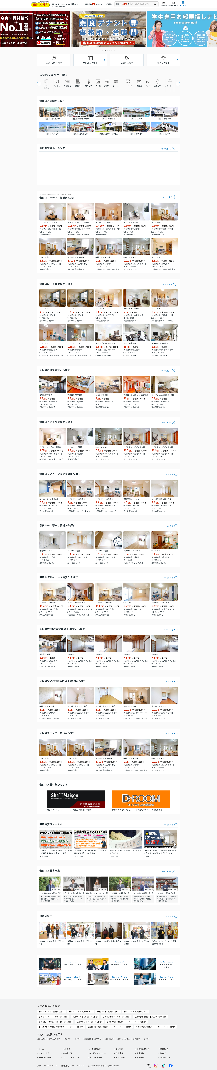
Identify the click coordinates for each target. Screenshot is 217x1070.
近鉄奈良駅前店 (143, 1049)
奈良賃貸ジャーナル (97, 1053)
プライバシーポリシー (47, 1065)
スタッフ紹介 (44, 1053)
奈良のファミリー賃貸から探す (57, 733)
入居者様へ (141, 1057)
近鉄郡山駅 (109, 1038)
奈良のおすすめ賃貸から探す (56, 284)
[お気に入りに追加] (63, 205)
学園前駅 (87, 1038)
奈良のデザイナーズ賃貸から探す (58, 577)
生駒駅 (77, 1038)
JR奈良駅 (67, 1038)
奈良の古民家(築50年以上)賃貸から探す (62, 629)
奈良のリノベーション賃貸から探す (59, 474)
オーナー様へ (121, 1057)
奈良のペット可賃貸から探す (56, 422)
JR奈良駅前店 (95, 1049)
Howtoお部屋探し (46, 1057)
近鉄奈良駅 (41, 1038)
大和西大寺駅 (54, 1038)
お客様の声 (67, 1053)
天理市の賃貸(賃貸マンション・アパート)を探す (155, 1027)
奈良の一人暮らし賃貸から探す (57, 525)
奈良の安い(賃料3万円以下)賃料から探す (62, 681)
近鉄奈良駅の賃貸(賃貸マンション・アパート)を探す (109, 1027)
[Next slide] (178, 84)
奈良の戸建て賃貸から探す (54, 370)
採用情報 (119, 1053)
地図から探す (127, 62)
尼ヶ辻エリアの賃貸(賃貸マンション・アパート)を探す (61, 1027)
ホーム (41, 1049)
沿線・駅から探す (54, 62)
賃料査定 (163, 1053)
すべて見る (166, 148)
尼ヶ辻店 (119, 1049)
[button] (102, 50)
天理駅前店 (163, 1049)
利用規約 (65, 1065)
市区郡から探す (90, 62)
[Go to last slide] (39, 84)
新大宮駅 (136, 1038)
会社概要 (66, 1049)
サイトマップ (78, 1065)
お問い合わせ (164, 1057)
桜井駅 (146, 1038)
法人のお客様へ (95, 1057)
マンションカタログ (71, 1057)
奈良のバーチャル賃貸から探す (57, 196)
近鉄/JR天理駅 (123, 1038)
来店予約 (140, 1053)
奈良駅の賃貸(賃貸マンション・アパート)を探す (126, 1022)
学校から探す (163, 62)
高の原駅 (97, 1038)
